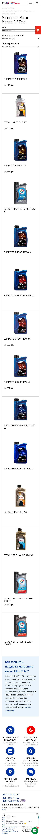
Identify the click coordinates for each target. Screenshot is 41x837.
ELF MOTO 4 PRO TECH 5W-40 (19, 295)
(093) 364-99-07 (10, 801)
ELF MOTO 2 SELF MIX (15, 165)
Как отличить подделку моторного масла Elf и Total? (19, 666)
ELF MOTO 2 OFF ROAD (15, 79)
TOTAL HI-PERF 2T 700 (15, 511)
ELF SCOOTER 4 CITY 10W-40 (18, 468)
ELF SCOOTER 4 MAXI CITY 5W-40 (19, 426)
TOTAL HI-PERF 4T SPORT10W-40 (20, 210)
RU (3, 810)
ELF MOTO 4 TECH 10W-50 (17, 338)
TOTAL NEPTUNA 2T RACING (18, 555)
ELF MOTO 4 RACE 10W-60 (17, 382)
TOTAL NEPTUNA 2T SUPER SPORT (18, 599)
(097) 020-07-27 (10, 794)
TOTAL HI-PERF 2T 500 (15, 122)
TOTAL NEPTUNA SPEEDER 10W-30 (18, 643)
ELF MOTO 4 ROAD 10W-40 (17, 252)
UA (5, 810)
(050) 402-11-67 (10, 797)
